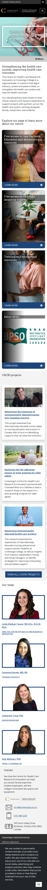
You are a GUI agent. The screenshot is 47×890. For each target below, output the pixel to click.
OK (38, 884)
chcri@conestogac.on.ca (25, 807)
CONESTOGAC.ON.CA (11, 2)
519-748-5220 (20, 815)
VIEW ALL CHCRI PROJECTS (23, 574)
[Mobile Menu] (42, 10)
